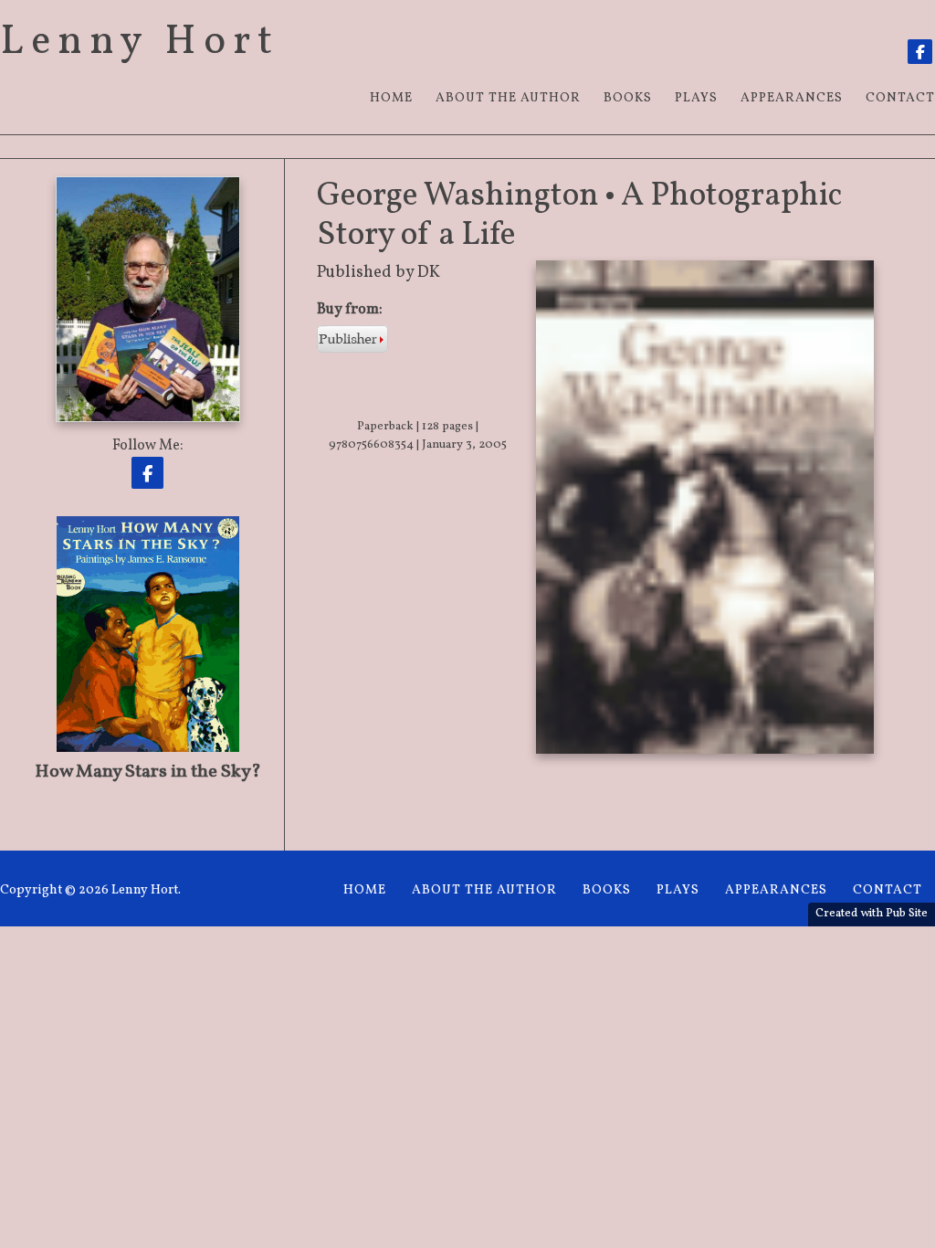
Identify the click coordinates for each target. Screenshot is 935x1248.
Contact (887, 890)
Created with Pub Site (871, 913)
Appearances (792, 98)
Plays (696, 98)
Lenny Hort (139, 42)
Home (391, 98)
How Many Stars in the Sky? (148, 772)
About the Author (508, 98)
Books (628, 98)
